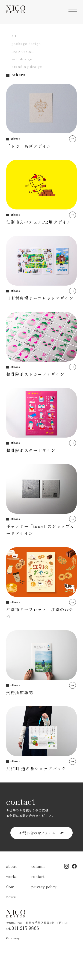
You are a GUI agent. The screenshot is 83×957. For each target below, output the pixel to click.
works (11, 876)
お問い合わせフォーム (37, 833)
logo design (23, 51)
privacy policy (43, 886)
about (11, 866)
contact (37, 876)
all (14, 35)
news (11, 897)
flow (10, 886)
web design (22, 58)
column (38, 866)
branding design (27, 66)
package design (26, 43)
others (15, 139)
